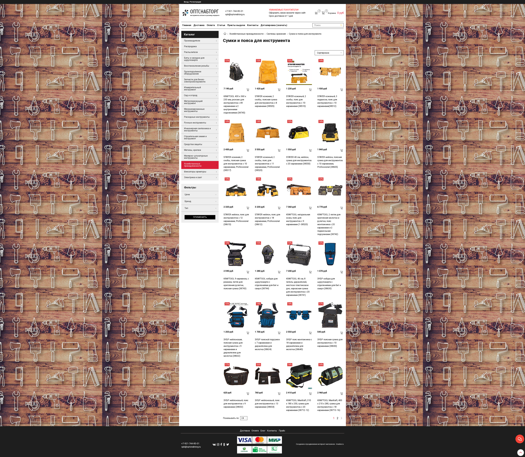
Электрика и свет (193, 177)
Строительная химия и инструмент (195, 137)
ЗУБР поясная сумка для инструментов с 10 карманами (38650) (329, 342)
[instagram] (218, 444)
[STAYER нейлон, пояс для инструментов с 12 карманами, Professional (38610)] (236, 190)
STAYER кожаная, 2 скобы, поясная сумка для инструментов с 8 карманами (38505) (266, 101)
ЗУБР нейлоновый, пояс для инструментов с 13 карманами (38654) (267, 403)
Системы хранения (276, 34)
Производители (192, 40)
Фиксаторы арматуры (195, 171)
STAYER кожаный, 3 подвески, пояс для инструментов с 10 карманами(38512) (327, 101)
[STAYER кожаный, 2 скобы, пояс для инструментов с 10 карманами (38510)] (299, 72)
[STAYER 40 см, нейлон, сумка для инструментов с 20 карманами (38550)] (299, 133)
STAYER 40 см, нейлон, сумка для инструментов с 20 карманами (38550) (299, 160)
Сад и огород (190, 95)
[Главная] (225, 34)
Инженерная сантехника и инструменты (197, 129)
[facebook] (221, 444)
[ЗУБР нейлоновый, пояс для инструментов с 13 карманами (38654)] (268, 376)
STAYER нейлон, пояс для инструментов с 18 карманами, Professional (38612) (267, 219)
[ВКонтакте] (214, 444)
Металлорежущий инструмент (193, 102)
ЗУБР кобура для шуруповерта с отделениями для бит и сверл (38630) (329, 283)
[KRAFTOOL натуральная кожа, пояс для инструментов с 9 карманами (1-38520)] (299, 190)
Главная (186, 25)
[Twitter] (227, 444)
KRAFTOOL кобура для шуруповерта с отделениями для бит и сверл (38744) (266, 283)
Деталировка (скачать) (274, 25)
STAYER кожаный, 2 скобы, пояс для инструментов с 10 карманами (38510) (296, 101)
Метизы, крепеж (192, 150)
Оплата (211, 25)
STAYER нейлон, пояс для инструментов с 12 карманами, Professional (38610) (236, 219)
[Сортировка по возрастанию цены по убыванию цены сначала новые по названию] (329, 52)
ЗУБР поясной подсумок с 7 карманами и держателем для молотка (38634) (267, 344)
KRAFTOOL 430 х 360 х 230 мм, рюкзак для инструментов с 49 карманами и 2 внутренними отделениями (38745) (235, 104)
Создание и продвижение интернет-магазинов (315, 444)
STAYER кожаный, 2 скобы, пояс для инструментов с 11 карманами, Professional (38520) (267, 164)
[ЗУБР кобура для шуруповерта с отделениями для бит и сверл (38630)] (330, 254)
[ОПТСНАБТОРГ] (201, 12)
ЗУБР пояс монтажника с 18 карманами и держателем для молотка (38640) (299, 344)
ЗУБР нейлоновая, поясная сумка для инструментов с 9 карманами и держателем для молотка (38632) (233, 347)
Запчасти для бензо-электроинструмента (194, 80)
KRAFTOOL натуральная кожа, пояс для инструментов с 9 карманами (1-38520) (298, 219)
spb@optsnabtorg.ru (235, 14)
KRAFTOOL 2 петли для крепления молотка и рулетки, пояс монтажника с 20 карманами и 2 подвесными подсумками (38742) (328, 224)
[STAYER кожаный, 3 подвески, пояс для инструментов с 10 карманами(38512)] (330, 72)
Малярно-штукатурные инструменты (196, 156)
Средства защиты (193, 144)
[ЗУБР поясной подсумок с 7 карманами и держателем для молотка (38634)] (268, 315)
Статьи (221, 25)
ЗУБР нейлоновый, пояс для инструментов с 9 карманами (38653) (236, 403)
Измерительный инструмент (192, 88)
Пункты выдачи (236, 25)
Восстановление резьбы (196, 66)
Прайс (282, 430)
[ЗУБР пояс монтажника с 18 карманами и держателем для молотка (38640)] (299, 315)
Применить (200, 217)
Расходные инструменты (197, 117)
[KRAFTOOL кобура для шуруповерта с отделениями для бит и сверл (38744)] (268, 254)
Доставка (199, 25)
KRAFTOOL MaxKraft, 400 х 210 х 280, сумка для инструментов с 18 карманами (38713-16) (329, 405)
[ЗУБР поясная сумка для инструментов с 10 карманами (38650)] (330, 315)
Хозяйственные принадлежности (246, 34)
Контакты (252, 25)
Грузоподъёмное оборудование (192, 72)
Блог (262, 430)
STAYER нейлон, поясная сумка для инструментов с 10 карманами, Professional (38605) (330, 162)
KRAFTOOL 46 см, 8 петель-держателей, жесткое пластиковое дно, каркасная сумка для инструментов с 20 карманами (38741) (298, 286)
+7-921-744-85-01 (234, 11)
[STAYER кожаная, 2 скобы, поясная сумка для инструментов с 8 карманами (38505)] (268, 72)
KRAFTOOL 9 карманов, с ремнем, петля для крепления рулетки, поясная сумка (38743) (236, 283)
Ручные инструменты (195, 122)
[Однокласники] (224, 444)
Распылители (191, 52)
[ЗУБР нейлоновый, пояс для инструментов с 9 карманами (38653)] (236, 376)
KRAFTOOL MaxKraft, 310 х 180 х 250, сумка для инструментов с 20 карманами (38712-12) (298, 405)
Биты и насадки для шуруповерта (194, 59)
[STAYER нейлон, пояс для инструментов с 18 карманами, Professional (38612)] (268, 190)
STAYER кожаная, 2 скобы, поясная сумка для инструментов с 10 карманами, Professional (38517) (236, 164)
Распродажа (190, 46)
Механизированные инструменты (194, 110)
